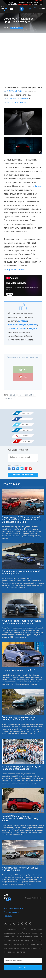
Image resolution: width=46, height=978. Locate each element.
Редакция (8, 916)
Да (25, 369)
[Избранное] (35, 8)
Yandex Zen (13, 328)
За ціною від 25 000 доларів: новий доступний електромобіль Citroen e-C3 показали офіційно (22, 519)
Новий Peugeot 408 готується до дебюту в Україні (20, 869)
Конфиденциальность (13, 908)
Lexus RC (9, 398)
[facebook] (5, 923)
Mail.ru (17, 468)
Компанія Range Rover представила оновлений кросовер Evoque (21, 622)
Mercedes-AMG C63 (16, 103)
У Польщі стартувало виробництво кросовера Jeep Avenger (21, 768)
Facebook (22, 321)
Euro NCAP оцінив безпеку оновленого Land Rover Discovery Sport (20, 818)
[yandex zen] (25, 923)
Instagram (23, 325)
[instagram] (9, 923)
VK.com (9, 468)
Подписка (23, 968)
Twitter (23, 328)
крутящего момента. (17, 270)
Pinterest (33, 325)
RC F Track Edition (15, 91)
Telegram (32, 328)
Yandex (26, 468)
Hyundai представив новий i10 (18, 670)
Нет (25, 377)
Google (30, 468)
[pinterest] (17, 923)
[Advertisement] (23, 59)
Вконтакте (13, 325)
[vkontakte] (29, 923)
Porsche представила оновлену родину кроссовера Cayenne (19, 718)
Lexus (38, 186)
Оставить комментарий (23, 475)
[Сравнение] (30, 8)
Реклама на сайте (11, 912)
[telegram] (21, 923)
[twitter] (13, 923)
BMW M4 (11, 99)
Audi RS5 (24, 99)
